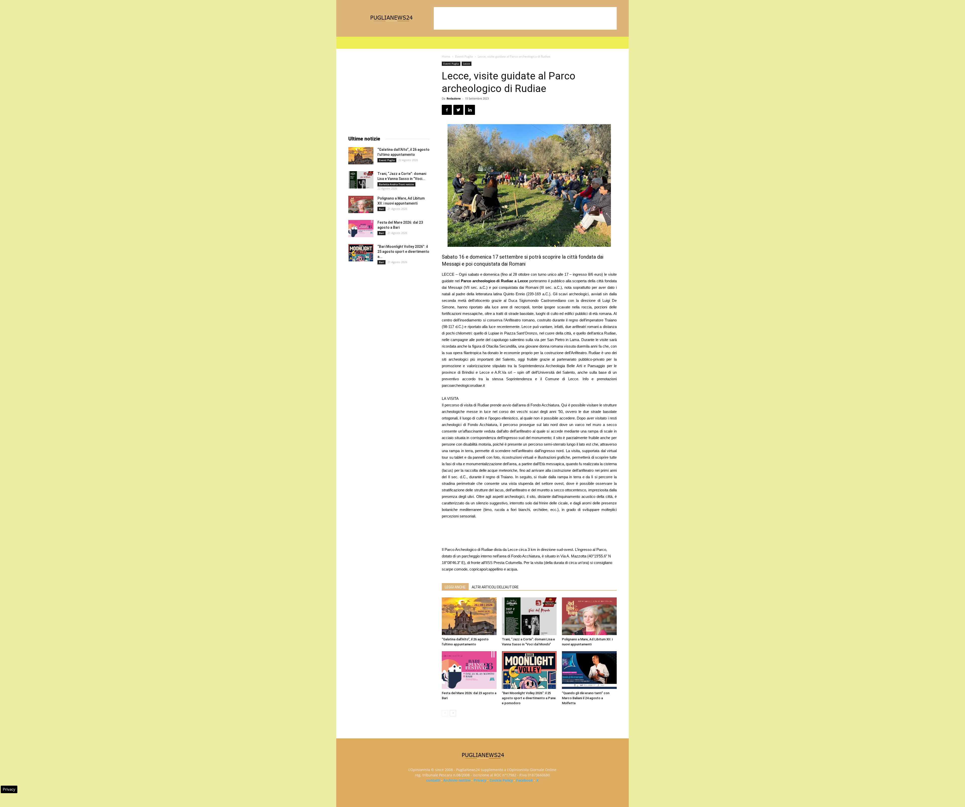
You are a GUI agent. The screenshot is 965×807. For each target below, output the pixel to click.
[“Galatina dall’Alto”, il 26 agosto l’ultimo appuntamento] (469, 616)
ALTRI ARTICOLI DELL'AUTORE (495, 587)
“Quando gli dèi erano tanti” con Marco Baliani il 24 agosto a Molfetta (585, 698)
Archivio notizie (456, 780)
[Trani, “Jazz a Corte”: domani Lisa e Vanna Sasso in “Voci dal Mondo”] (529, 616)
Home (446, 56)
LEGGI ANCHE (455, 587)
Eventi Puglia (464, 56)
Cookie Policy (501, 780)
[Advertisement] (525, 18)
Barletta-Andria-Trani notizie (396, 184)
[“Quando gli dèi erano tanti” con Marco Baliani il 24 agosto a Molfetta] (589, 670)
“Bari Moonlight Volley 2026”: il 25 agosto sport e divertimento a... (403, 252)
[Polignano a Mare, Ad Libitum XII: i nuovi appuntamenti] (589, 616)
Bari (381, 209)
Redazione (454, 98)
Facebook (524, 780)
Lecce (466, 63)
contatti (433, 780)
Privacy (480, 780)
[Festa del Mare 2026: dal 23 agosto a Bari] (469, 670)
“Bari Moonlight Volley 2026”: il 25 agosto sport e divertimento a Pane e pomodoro (529, 698)
